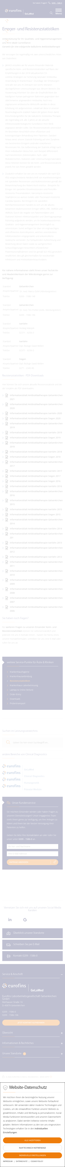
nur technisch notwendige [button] (32, 1148)
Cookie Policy (37, 1161)
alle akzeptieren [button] (32, 1140)
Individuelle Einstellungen (32, 1155)
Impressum (8, 1161)
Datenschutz (21, 1161)
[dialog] (32, 1124)
